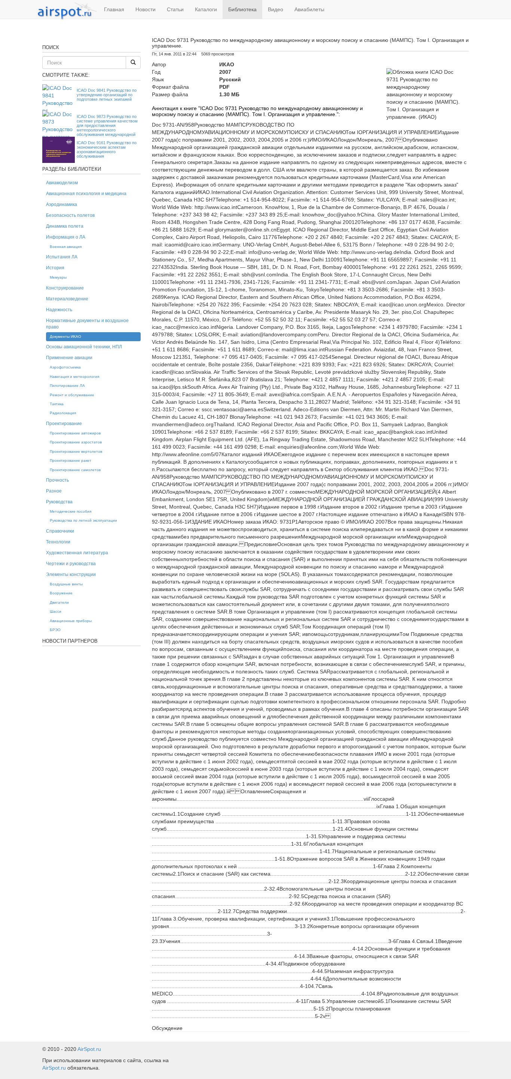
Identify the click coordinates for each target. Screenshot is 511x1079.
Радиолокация (63, 413)
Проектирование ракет (70, 460)
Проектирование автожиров (75, 433)
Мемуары (58, 277)
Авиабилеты (309, 9)
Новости (145, 9)
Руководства (59, 501)
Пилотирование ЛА (67, 386)
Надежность (59, 309)
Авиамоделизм (62, 182)
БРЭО (55, 630)
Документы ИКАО (65, 336)
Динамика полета (64, 226)
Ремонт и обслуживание (72, 395)
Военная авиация (66, 247)
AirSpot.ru (89, 1049)
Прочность (57, 480)
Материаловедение (67, 298)
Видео (275, 9)
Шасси (55, 611)
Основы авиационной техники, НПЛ (84, 346)
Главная (114, 9)
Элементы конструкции (71, 574)
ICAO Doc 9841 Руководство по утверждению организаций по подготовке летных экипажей (107, 94)
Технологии (58, 542)
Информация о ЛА (65, 237)
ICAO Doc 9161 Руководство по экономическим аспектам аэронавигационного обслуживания (107, 149)
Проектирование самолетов (75, 470)
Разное (54, 491)
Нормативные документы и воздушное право (87, 324)
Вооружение (61, 593)
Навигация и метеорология (74, 377)
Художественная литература (77, 552)
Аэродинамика (61, 204)
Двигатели (59, 602)
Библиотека (242, 9)
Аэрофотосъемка (65, 367)
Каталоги (206, 9)
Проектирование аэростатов (76, 442)
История (55, 267)
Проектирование (64, 423)
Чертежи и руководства (71, 563)
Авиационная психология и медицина (86, 193)
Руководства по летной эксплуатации (83, 520)
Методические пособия (70, 511)
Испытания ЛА (61, 257)
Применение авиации (69, 357)
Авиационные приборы (71, 621)
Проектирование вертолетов (76, 451)
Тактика (57, 404)
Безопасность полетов (70, 215)
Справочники (60, 531)
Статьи (175, 9)
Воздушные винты (66, 584)
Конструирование (65, 288)
